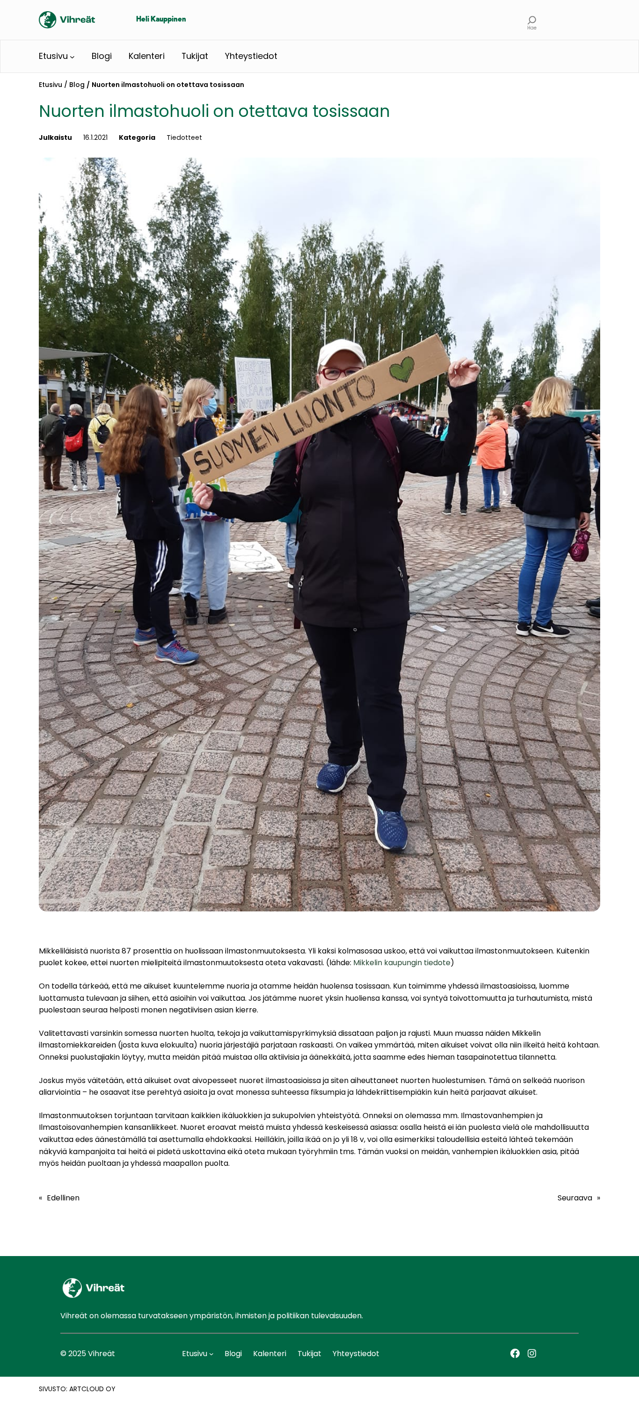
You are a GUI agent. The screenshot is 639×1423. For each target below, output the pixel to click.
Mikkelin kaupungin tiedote (401, 962)
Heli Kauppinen (161, 19)
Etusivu (50, 84)
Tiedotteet (184, 137)
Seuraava (575, 1197)
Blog (77, 84)
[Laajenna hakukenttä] (532, 20)
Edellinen (63, 1197)
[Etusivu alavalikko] (72, 56)
